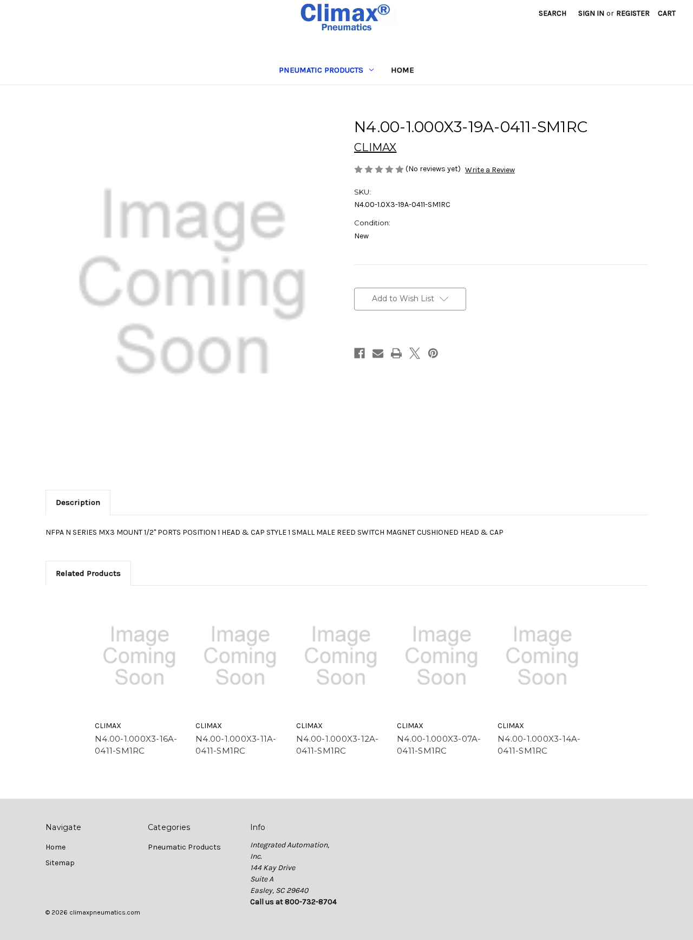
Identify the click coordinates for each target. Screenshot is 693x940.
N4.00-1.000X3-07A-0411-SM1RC (439, 745)
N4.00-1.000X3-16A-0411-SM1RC (136, 745)
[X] (414, 353)
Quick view (139, 655)
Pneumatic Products (321, 70)
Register (633, 13)
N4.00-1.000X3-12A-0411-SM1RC (337, 745)
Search (552, 13)
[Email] (377, 353)
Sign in (591, 13)
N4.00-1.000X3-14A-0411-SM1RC (539, 745)
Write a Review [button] (490, 169)
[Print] (396, 353)
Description (78, 502)
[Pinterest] (433, 353)
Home (402, 70)
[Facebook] (359, 353)
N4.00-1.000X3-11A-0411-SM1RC (236, 745)
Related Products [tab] (88, 573)
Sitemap (60, 862)
